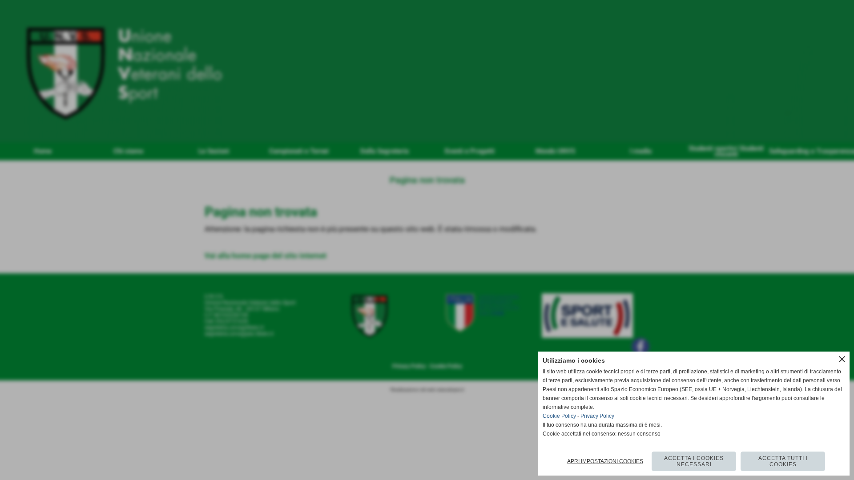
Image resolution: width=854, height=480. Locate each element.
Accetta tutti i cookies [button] (783, 461)
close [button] (842, 359)
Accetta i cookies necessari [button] (694, 461)
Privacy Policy (597, 416)
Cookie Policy (559, 416)
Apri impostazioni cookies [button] (605, 461)
